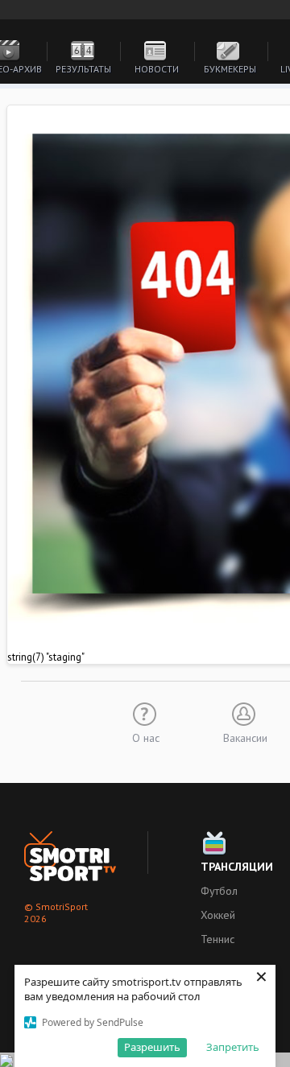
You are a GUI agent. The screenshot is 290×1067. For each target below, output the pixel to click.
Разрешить (152, 1047)
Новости (157, 69)
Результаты (83, 69)
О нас (146, 737)
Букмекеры (230, 69)
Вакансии (245, 737)
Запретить (232, 1047)
